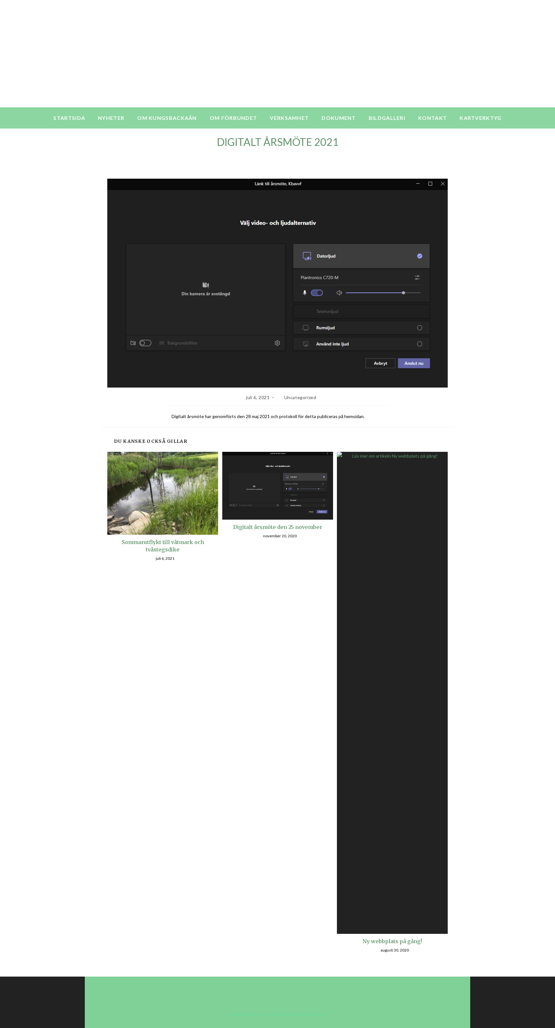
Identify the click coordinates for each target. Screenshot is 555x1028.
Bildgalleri (387, 118)
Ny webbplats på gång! (392, 941)
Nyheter (111, 118)
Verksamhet (289, 118)
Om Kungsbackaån (167, 118)
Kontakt (432, 118)
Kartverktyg (480, 118)
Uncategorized (300, 397)
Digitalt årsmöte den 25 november (277, 527)
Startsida (69, 118)
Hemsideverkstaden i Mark (298, 1014)
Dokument (339, 118)
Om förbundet (233, 118)
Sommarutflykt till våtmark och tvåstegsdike (163, 545)
